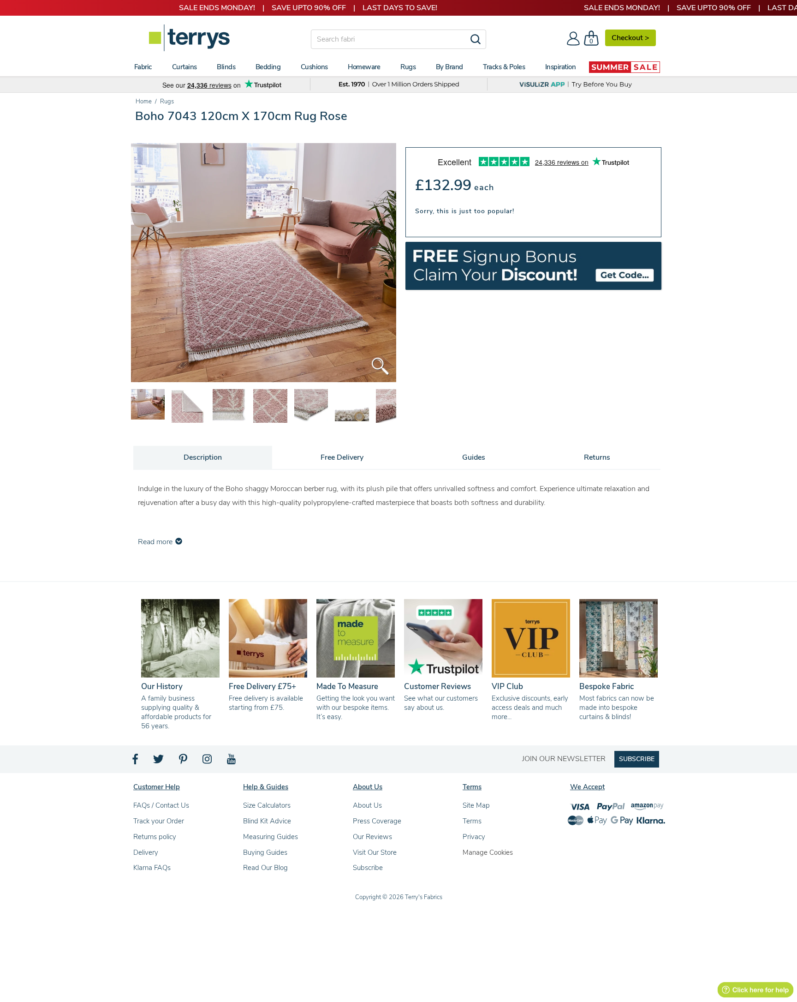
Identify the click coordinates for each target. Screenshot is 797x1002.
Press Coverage (377, 821)
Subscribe (368, 867)
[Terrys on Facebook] (135, 761)
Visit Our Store (375, 852)
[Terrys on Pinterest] (183, 761)
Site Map (476, 805)
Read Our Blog (265, 867)
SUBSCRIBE (636, 759)
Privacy (474, 836)
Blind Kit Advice (267, 821)
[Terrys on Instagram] (207, 761)
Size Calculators (267, 805)
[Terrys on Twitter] (159, 761)
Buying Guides (265, 852)
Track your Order (158, 821)
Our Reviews (372, 836)
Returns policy (154, 836)
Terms (472, 821)
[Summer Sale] (624, 67)
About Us (367, 805)
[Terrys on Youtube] (232, 761)
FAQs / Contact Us (161, 805)
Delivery (145, 852)
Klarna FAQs (152, 867)
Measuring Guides (270, 836)
